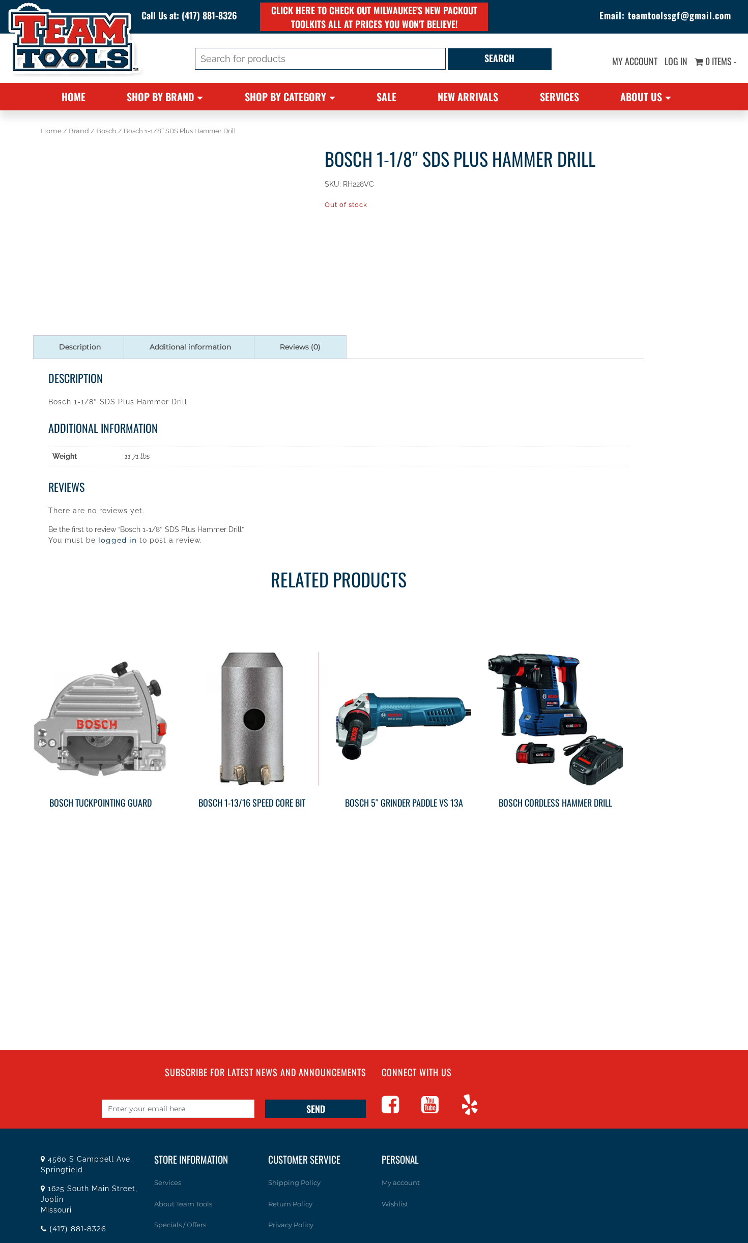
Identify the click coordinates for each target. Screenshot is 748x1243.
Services (559, 96)
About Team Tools (183, 1204)
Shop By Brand (160, 96)
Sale (386, 96)
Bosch (106, 131)
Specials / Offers (180, 1225)
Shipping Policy (294, 1182)
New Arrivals (468, 96)
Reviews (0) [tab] (300, 346)
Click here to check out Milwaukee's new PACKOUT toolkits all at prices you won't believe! (374, 17)
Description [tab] (80, 346)
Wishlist (395, 1204)
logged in (117, 540)
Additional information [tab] (190, 346)
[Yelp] (480, 1109)
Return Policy (290, 1204)
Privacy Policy (290, 1225)
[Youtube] (440, 1109)
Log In (676, 61)
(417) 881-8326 (209, 15)
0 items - (719, 61)
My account (634, 61)
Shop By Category (285, 96)
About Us (641, 96)
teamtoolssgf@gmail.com (679, 15)
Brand (79, 131)
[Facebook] (400, 1109)
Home (73, 96)
